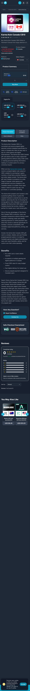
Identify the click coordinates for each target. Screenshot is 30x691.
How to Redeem (8, 136)
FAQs (22, 136)
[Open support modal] (23, 2)
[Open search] (19, 2)
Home (4, 9)
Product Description (8, 131)
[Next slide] (27, 414)
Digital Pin (7, 99)
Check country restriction (7, 53)
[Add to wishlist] (21, 37)
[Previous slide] (2, 414)
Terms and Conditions (22, 131)
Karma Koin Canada (16, 169)
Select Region (20, 57)
